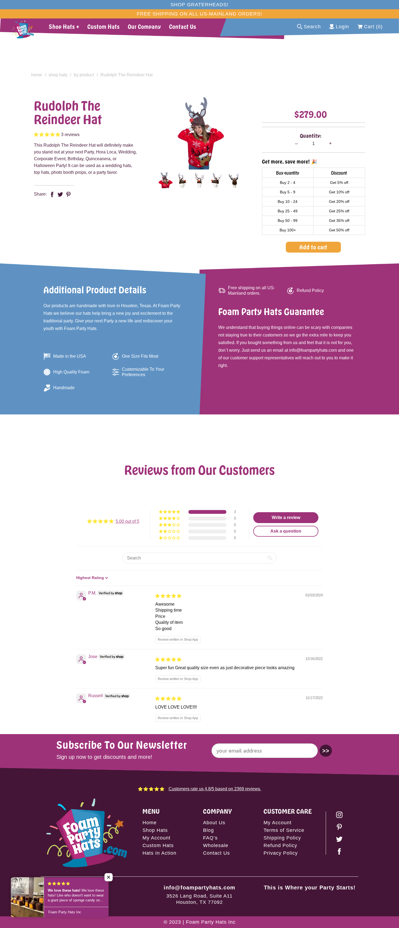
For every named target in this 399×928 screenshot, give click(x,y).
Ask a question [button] (285, 531)
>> (325, 750)
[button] (47, 134)
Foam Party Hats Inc (211, 922)
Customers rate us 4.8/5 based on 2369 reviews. (215, 789)
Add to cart (313, 247)
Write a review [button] (286, 517)
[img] (168, 596)
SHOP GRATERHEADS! (199, 4)
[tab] (165, 180)
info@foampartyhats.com (199, 888)
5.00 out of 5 (127, 521)
